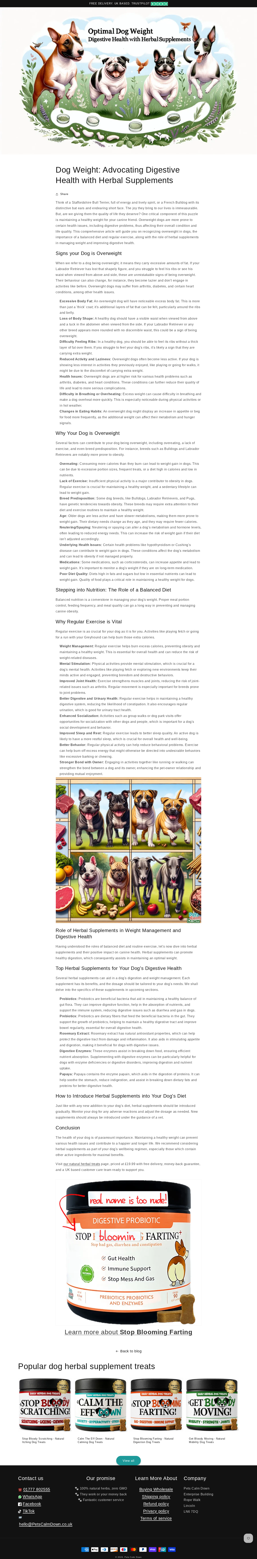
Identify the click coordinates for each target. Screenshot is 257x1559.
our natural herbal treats (81, 1164)
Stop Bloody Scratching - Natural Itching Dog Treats (43, 1440)
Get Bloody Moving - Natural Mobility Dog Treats (207, 1440)
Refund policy (156, 1504)
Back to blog (131, 1351)
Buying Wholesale (156, 1489)
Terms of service (156, 1518)
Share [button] (64, 194)
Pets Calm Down (133, 1557)
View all (128, 1460)
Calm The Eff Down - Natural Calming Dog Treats (96, 1440)
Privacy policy (156, 1511)
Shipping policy (156, 1496)
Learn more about (129, 1332)
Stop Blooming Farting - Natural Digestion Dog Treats (153, 1440)
